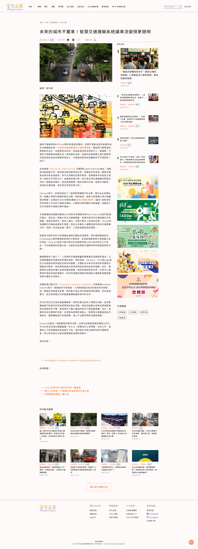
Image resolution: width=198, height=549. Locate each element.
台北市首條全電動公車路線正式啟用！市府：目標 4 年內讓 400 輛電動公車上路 (114, 433)
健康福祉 (123, 104)
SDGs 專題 (113, 514)
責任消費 (123, 145)
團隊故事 (93, 510)
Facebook (154, 514)
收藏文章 (88, 40)
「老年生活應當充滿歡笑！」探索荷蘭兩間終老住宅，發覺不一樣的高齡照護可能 (132, 97)
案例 (137, 126)
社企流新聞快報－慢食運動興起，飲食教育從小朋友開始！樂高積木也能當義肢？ (144, 470)
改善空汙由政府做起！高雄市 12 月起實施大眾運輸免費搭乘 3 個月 (83, 470)
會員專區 (187, 6)
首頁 (41, 22)
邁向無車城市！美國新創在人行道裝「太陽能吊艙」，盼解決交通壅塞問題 (52, 470)
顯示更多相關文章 (99, 486)
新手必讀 (112, 510)
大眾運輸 (132, 312)
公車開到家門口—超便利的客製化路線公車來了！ (113, 468)
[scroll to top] (191, 542)
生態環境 (104, 428)
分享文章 (61, 40)
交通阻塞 (121, 312)
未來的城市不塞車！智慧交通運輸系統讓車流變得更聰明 (82, 432)
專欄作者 (93, 514)
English (93, 517)
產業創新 (54, 22)
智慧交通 (143, 312)
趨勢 (52, 40)
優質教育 (124, 83)
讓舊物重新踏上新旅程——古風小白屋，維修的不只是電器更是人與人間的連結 (132, 119)
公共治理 (63, 22)
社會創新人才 (131, 514)
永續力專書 (113, 517)
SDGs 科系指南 (132, 517)
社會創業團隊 (131, 510)
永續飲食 (131, 167)
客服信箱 (150, 510)
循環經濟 (131, 126)
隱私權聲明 (99, 541)
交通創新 (121, 317)
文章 (47, 22)
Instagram (154, 517)
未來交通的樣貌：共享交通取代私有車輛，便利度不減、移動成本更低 (144, 433)
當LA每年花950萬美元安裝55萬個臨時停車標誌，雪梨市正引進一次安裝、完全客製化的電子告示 (52, 435)
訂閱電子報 (151, 521)
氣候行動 (112, 428)
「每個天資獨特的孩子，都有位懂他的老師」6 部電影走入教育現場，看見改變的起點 (139, 75)
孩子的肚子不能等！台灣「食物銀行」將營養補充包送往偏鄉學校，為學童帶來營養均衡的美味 (132, 159)
